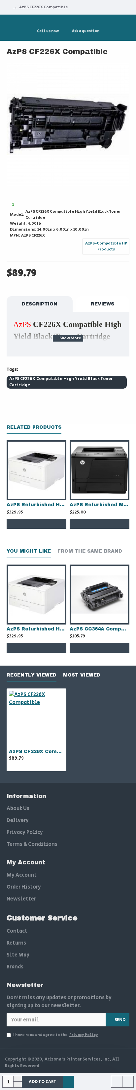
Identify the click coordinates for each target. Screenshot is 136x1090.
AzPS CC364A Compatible (99, 629)
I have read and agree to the (55, 1035)
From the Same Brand (89, 551)
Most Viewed (81, 675)
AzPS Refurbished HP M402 (36, 504)
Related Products (34, 427)
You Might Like (29, 551)
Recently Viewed (31, 675)
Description (39, 303)
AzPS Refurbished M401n (99, 504)
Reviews (102, 303)
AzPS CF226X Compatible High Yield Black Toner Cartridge (61, 382)
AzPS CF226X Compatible (36, 751)
